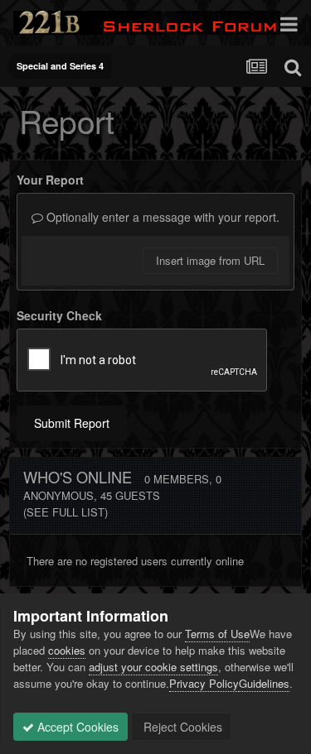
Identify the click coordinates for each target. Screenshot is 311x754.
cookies (66, 650)
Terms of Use (217, 633)
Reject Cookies (181, 726)
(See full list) (65, 512)
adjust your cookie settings (153, 667)
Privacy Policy (204, 683)
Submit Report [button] (71, 423)
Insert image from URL (210, 260)
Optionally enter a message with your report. (161, 217)
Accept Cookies (76, 726)
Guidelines (264, 683)
